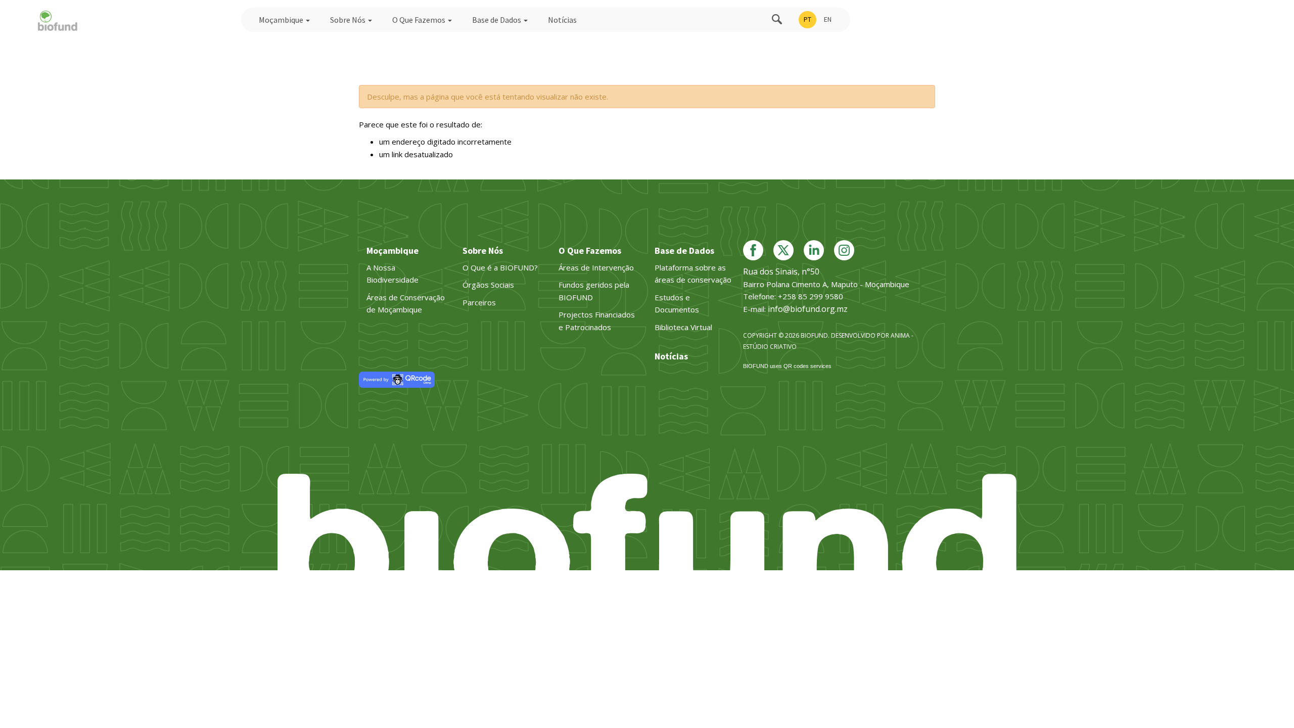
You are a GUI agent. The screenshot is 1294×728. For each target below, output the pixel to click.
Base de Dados (497, 20)
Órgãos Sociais (488, 285)
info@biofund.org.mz (808, 308)
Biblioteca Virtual (683, 327)
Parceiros (479, 302)
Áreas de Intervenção (596, 267)
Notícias (562, 20)
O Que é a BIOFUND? (500, 267)
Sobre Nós (348, 20)
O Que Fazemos (419, 20)
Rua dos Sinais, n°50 (781, 271)
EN (827, 19)
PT (807, 19)
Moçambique (282, 20)
